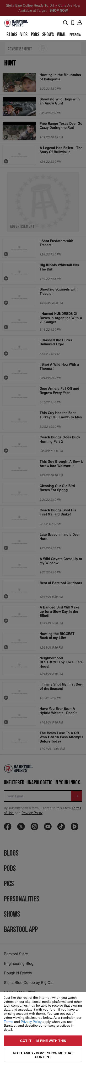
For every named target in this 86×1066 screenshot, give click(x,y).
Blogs (11, 35)
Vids (24, 35)
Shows (48, 35)
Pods (35, 35)
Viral (61, 35)
